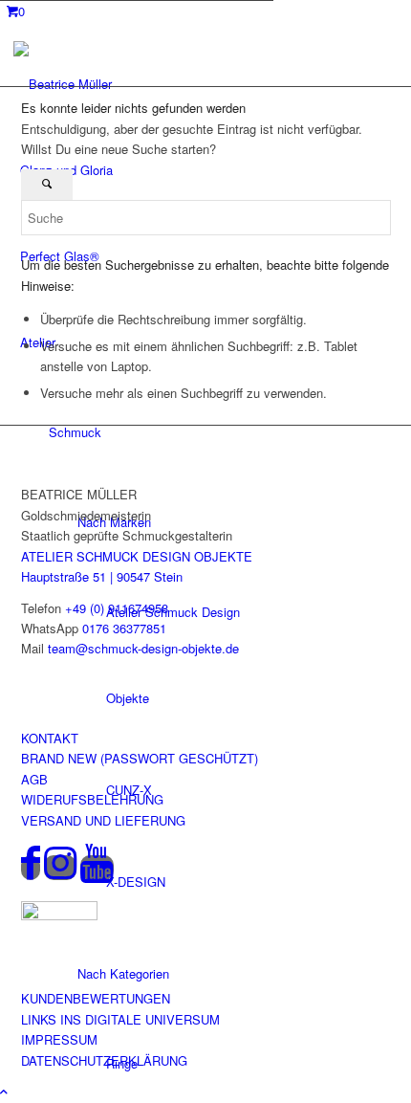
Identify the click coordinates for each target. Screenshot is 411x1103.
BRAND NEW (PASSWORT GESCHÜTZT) (139, 758)
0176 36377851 (124, 628)
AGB (34, 779)
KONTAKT (49, 738)
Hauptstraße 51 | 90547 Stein (102, 576)
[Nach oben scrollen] (4, 1091)
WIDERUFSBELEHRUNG (92, 799)
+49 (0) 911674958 (116, 608)
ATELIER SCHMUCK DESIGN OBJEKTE (136, 556)
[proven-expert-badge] (59, 915)
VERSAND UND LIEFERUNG (103, 820)
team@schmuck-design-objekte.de (143, 648)
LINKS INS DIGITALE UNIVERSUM (120, 1019)
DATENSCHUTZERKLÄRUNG (104, 1060)
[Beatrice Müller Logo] (99, 84)
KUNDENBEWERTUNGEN (95, 998)
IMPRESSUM (59, 1039)
